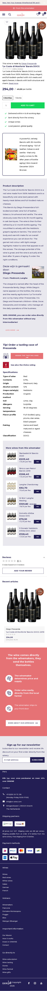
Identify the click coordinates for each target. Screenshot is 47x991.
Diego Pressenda (29, 63)
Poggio (5, 914)
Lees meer (10, 330)
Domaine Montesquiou (11, 911)
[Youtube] (41, 983)
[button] (3, 14)
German (5, 887)
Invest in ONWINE (9, 942)
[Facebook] (29, 983)
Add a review (17, 69)
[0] (43, 14)
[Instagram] (35, 983)
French (5, 890)
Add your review (23, 571)
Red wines (6, 877)
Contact (5, 945)
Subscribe (37, 760)
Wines (4, 874)
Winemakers (7, 905)
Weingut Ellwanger (10, 921)
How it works (7, 938)
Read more (13, 83)
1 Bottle (18, 98)
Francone (6, 908)
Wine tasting (7, 962)
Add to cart (27, 105)
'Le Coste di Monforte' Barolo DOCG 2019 (25, 632)
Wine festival (7, 969)
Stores (5, 966)
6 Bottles (7, 98)
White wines (7, 881)
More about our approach (21, 723)
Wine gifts (6, 972)
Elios (4, 918)
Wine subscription (9, 959)
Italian (4, 884)
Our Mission (7, 935)
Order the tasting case (27, 355)
